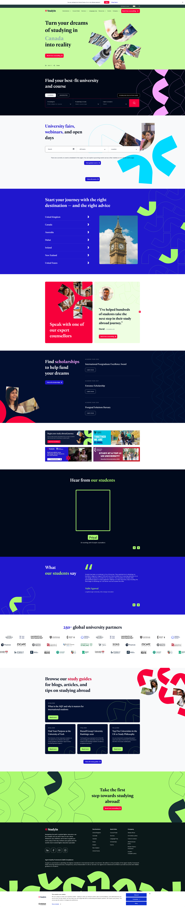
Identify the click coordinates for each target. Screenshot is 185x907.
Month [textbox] (50, 149)
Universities (63, 95)
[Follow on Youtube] (59, 850)
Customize (135, 899)
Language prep (93, 11)
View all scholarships (53, 382)
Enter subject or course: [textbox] (54, 104)
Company (115, 11)
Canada (94, 838)
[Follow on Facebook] (53, 850)
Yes (107, 2)
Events (109, 11)
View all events (92, 179)
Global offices (131, 832)
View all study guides (92, 762)
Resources (101, 11)
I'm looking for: (51, 101)
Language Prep (114, 838)
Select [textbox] (105, 104)
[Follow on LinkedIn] (47, 850)
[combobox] (59, 104)
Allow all (136, 895)
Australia (94, 835)
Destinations (66, 11)
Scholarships (113, 842)
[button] (140, 312)
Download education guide (128, 95)
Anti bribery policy (133, 835)
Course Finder (114, 832)
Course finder (76, 11)
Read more (53, 717)
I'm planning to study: (81, 101)
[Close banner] (149, 893)
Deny (136, 903)
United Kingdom (96, 832)
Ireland (94, 845)
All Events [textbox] (82, 149)
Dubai (94, 842)
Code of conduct (132, 838)
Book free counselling (129, 11)
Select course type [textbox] (81, 104)
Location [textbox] (113, 149)
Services (83, 11)
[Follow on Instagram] (65, 850)
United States (96, 851)
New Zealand (95, 848)
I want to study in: (108, 101)
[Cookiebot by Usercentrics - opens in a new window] (42, 904)
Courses (50, 95)
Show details (55, 904)
